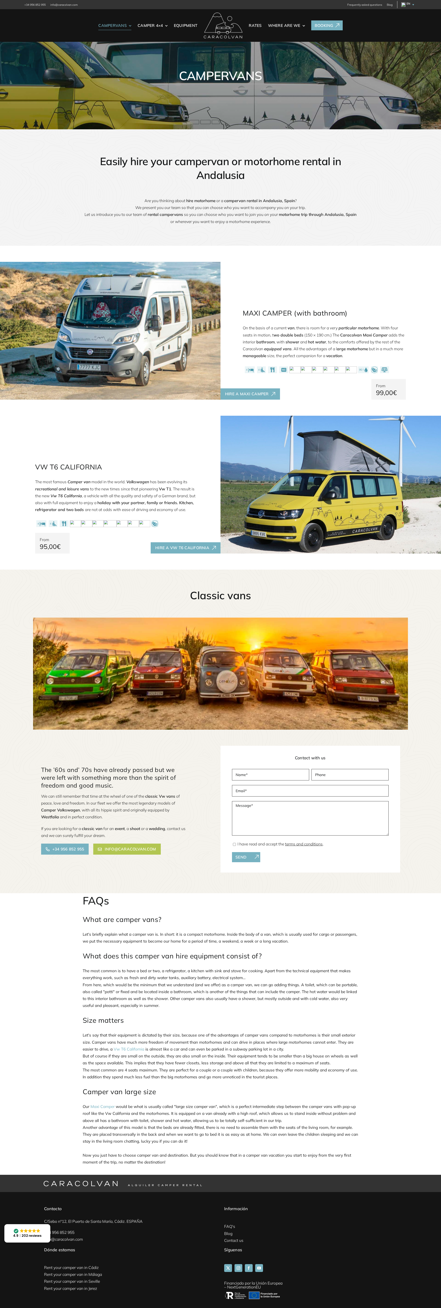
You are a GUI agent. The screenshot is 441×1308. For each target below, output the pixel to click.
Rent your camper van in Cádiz (71, 1267)
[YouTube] (259, 1268)
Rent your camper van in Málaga (73, 1274)
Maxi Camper (102, 1106)
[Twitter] (228, 1268)
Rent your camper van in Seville (72, 1281)
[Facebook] (249, 1268)
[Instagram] (238, 1268)
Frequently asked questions (364, 4)
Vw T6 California (129, 1049)
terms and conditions (304, 844)
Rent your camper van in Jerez (70, 1288)
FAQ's (229, 1226)
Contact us (233, 1240)
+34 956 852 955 (35, 4)
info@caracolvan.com (64, 4)
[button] (407, 4)
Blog (390, 4)
